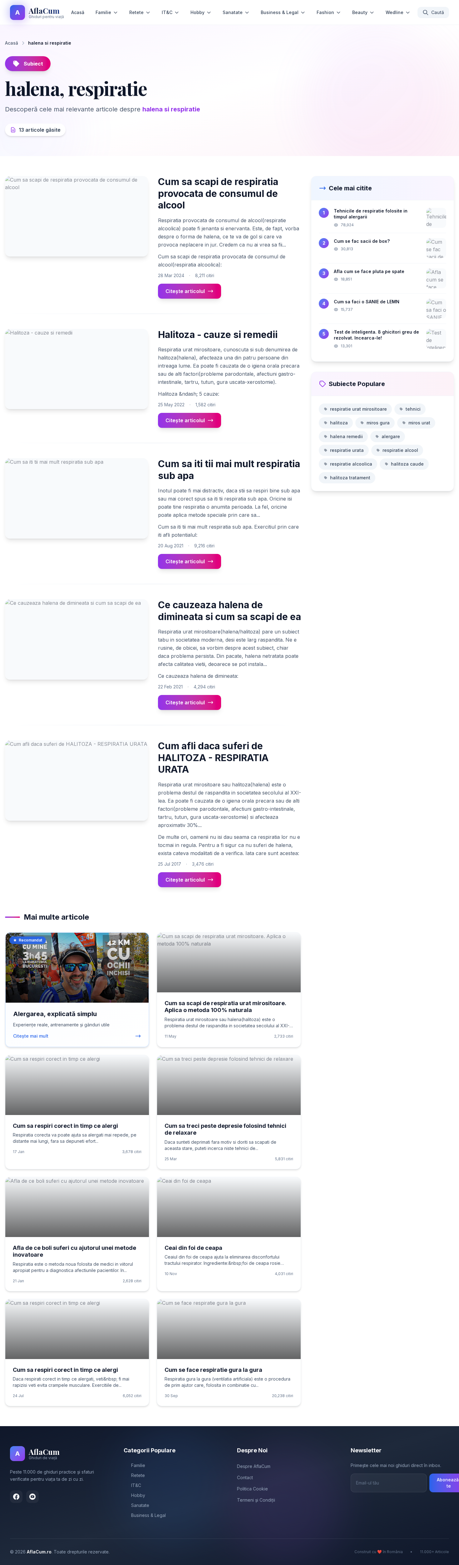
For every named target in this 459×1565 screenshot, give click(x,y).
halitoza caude (407, 464)
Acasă (77, 12)
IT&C (167, 12)
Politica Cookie (252, 1488)
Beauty (360, 12)
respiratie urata (347, 450)
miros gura (378, 422)
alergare (391, 436)
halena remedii (346, 436)
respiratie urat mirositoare (358, 409)
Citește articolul (185, 291)
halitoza (339, 422)
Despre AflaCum (253, 1466)
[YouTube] (32, 1496)
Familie (103, 12)
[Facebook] (16, 1496)
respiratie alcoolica (351, 464)
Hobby (197, 12)
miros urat (419, 422)
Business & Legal (280, 12)
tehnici (413, 409)
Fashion (325, 12)
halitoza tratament (350, 477)
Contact (245, 1477)
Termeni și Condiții (256, 1500)
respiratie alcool (400, 450)
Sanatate (233, 12)
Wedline (394, 12)
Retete (136, 12)
